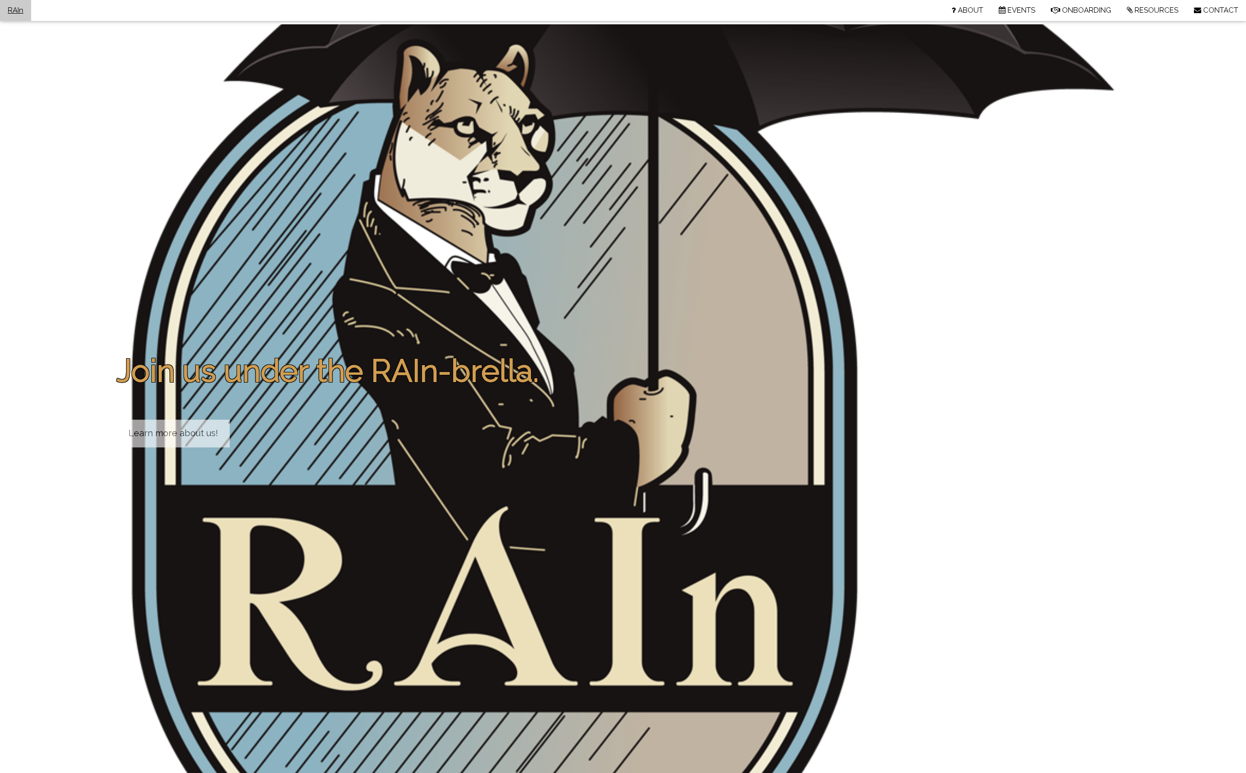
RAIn (15, 10)
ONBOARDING (1085, 10)
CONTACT (1219, 10)
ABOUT (969, 10)
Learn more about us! (173, 433)
